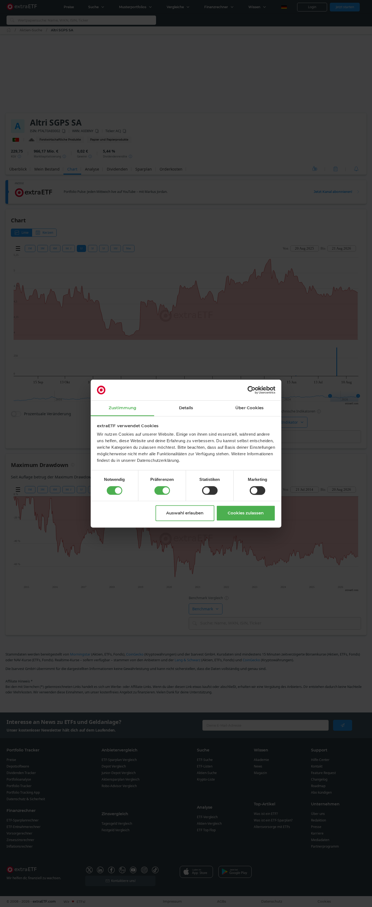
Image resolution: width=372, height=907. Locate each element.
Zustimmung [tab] (122, 408)
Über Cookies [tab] (249, 408)
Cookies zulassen (246, 513)
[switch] (162, 490)
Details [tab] (186, 408)
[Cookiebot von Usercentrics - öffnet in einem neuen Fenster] (251, 390)
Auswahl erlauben (184, 513)
